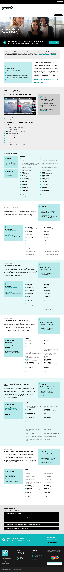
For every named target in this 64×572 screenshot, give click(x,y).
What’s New (35, 554)
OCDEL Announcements (37, 555)
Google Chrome (54, 551)
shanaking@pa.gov (9, 235)
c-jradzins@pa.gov (52, 542)
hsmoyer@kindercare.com (10, 408)
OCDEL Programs (25, 15)
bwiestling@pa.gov (9, 292)
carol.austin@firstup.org (10, 475)
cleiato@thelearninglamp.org (11, 287)
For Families (35, 559)
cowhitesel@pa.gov (9, 480)
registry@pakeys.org (22, 559)
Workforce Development (44, 15)
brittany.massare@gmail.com (11, 343)
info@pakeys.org (21, 555)
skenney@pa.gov (8, 348)
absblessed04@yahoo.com (10, 230)
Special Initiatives (34, 15)
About (17, 15)
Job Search (35, 557)
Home (13, 15)
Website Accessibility (5, 563)
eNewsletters (35, 556)
